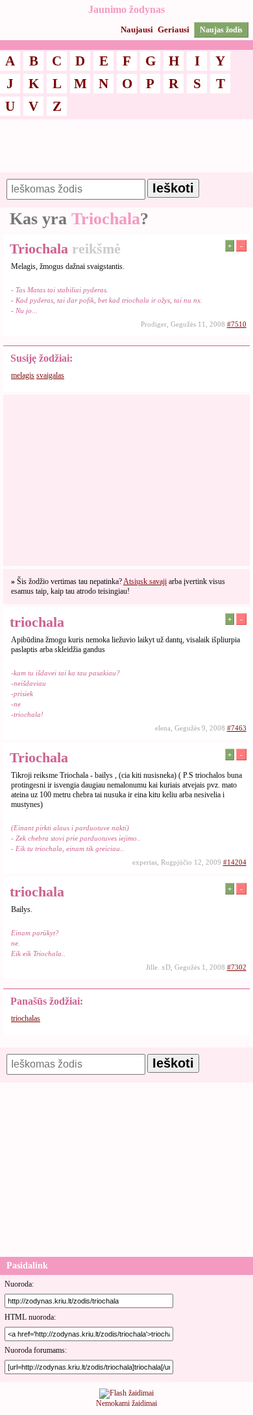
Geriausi (173, 29)
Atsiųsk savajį (145, 581)
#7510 (237, 324)
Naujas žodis (221, 29)
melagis (22, 375)
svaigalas (50, 375)
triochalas (25, 1018)
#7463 (237, 728)
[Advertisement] (126, 152)
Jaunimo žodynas (126, 9)
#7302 (237, 967)
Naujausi (137, 29)
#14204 (235, 862)
